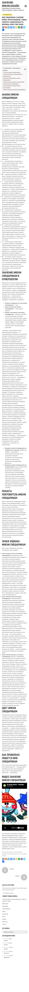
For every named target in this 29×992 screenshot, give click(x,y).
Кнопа (6, 945)
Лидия (6, 940)
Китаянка (5, 914)
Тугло (4, 924)
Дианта (12, 869)
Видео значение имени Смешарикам (14, 89)
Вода (3, 916)
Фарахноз (7, 957)
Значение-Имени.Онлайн (10, 4)
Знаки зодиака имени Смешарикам (14, 82)
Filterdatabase (6, 909)
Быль (3, 911)
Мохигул (6, 953)
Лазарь (4, 919)
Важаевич (5, 906)
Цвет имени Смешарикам (11, 84)
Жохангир (5, 903)
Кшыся (6, 949)
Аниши (17, 876)
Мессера (4, 921)
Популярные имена (7, 14)
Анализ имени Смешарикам (12, 72)
